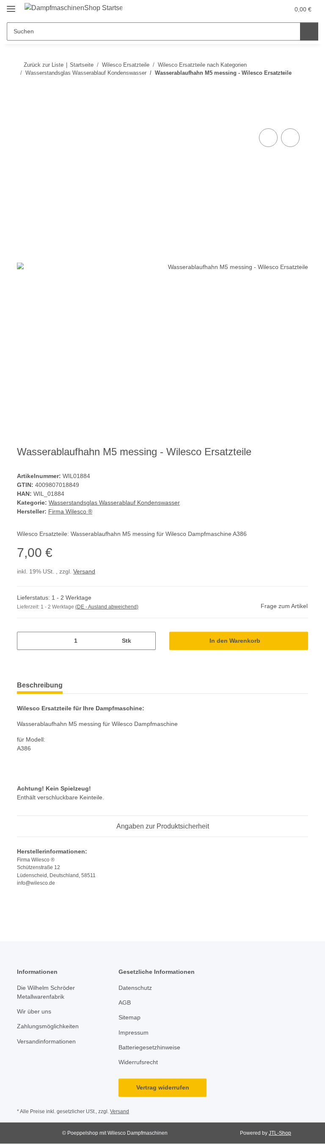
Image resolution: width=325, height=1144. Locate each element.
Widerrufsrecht (138, 1062)
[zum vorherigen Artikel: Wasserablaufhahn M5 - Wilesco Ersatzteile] (281, 90)
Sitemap (129, 1017)
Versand (84, 571)
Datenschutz (135, 987)
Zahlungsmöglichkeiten (48, 1026)
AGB (124, 1002)
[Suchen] (309, 31)
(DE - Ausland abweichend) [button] (106, 607)
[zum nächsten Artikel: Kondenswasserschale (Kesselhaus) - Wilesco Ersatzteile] (299, 90)
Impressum (133, 1032)
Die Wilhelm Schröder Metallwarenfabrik (46, 992)
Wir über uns (34, 1011)
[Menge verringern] (26, 640)
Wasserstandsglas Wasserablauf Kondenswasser (114, 502)
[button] (249, 9)
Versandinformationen (46, 1041)
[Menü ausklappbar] (11, 5)
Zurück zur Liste (43, 65)
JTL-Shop (280, 1133)
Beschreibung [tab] (40, 685)
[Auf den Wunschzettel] (290, 137)
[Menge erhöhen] (146, 640)
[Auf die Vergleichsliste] (268, 137)
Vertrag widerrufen (162, 1087)
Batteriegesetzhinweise (149, 1047)
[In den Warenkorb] (23, 117)
